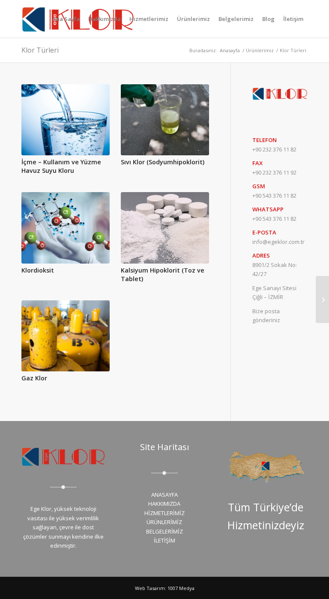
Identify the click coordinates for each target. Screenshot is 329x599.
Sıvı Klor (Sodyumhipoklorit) (162, 162)
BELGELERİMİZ (164, 531)
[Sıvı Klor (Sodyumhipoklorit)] (165, 119)
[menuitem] (66, 19)
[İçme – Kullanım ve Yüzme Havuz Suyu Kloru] (65, 119)
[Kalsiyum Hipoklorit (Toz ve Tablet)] (165, 227)
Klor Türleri (40, 50)
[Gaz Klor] (65, 335)
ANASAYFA (164, 494)
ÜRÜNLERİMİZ (164, 522)
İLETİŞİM (164, 540)
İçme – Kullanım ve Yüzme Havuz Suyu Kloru (61, 166)
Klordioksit (37, 270)
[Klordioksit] (65, 227)
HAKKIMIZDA (164, 503)
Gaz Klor (34, 378)
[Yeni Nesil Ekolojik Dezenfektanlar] (322, 299)
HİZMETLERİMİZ (164, 513)
